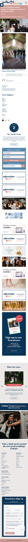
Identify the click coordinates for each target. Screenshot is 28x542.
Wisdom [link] (3, 456)
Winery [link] (3, 105)
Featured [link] (3, 454)
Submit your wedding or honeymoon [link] (6, 491)
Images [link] (17, 457)
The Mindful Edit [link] (5, 465)
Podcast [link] (3, 462)
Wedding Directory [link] (5, 472)
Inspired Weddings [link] (6, 16)
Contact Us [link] (4, 482)
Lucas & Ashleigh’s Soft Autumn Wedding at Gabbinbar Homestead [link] (14, 390)
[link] (1, 5)
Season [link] (17, 465)
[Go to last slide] (2, 386)
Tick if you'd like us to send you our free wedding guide (14, 524)
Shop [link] (3, 464)
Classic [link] (3, 100)
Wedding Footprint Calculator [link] (5, 468)
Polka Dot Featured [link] (14, 385)
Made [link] (3, 457)
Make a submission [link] (5, 488)
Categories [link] (18, 454)
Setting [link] (17, 464)
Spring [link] (3, 115)
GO (23, 166)
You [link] (24, 16)
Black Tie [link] (4, 99)
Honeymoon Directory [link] (6, 474)
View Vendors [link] (14, 160)
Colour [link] (17, 459)
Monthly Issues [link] (19, 467)
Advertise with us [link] (5, 492)
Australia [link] (4, 109)
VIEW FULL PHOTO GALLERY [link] (8, 89)
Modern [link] (3, 101)
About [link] (3, 478)
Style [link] (17, 462)
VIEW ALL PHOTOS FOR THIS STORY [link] (14, 74)
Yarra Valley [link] (4, 111)
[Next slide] (26, 386)
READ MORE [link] (14, 144)
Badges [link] (3, 494)
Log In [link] (3, 484)
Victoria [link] (3, 110)
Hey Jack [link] (4, 86)
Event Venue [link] (4, 104)
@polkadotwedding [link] (14, 407)
